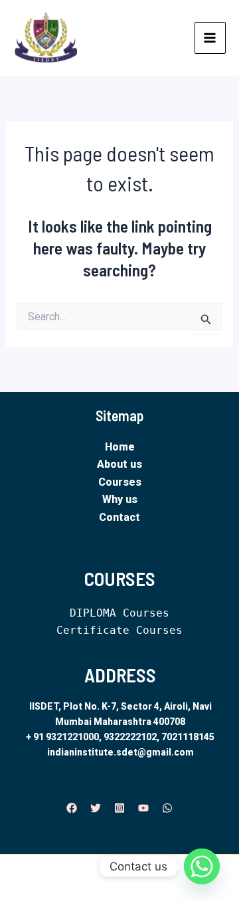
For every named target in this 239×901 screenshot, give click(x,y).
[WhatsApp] (167, 808)
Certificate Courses (119, 630)
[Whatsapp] (202, 866)
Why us (119, 499)
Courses (119, 482)
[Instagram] (119, 808)
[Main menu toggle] (210, 38)
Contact (119, 517)
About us (119, 464)
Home (120, 447)
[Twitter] (95, 808)
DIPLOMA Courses (119, 613)
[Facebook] (71, 808)
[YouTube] (143, 808)
